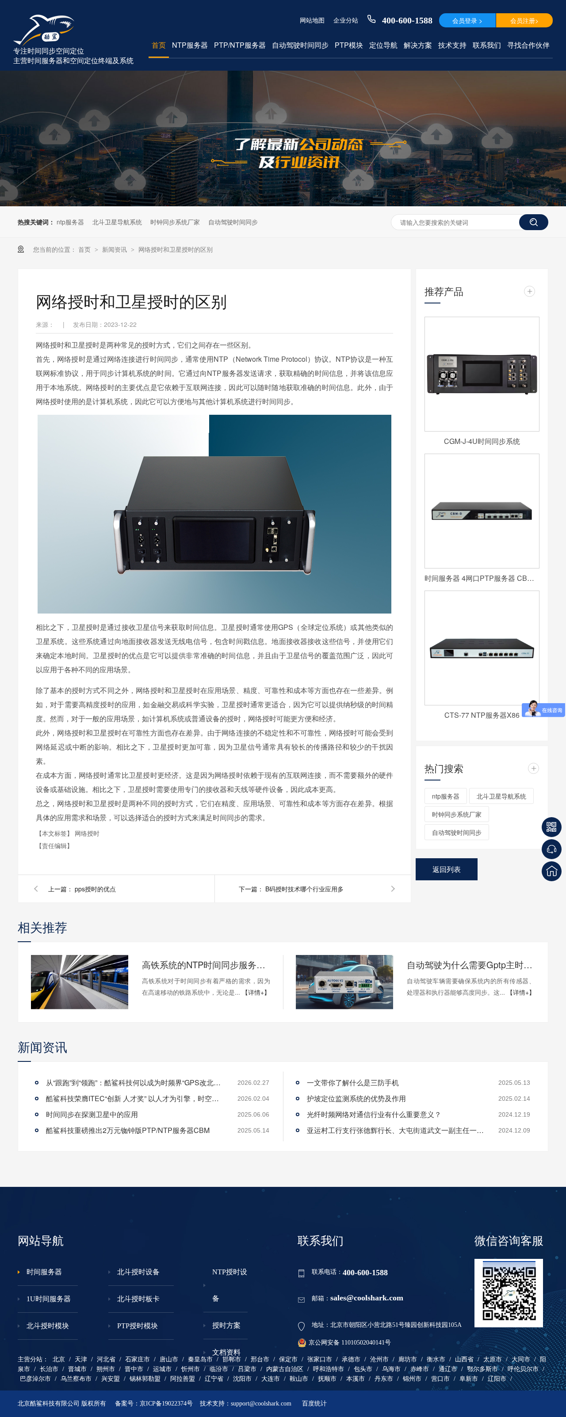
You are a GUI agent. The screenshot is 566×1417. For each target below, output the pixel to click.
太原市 (492, 1359)
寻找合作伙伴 (528, 45)
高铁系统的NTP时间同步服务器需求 (206, 964)
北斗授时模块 (48, 1326)
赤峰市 (419, 1369)
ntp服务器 (70, 221)
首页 (159, 45)
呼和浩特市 (328, 1369)
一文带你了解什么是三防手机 (353, 1082)
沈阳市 (242, 1378)
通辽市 (448, 1369)
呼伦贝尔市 (523, 1369)
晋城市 (77, 1369)
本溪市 (355, 1378)
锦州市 (412, 1378)
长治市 (49, 1369)
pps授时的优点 (95, 888)
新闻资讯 (115, 249)
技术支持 (452, 45)
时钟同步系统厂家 (175, 221)
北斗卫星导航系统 (117, 221)
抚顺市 (327, 1378)
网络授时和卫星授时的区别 (175, 249)
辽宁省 (214, 1378)
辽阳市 (497, 1378)
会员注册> (524, 20)
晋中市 (134, 1369)
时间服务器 (44, 1272)
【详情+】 (256, 992)
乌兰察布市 (76, 1378)
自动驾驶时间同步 (300, 45)
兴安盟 (110, 1378)
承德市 (351, 1359)
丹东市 (384, 1378)
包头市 (363, 1369)
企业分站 (345, 19)
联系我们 (487, 45)
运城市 (162, 1369)
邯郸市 (231, 1359)
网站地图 (312, 19)
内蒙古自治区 (284, 1369)
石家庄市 (137, 1359)
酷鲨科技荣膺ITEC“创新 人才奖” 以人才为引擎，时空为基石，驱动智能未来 (134, 1098)
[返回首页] (552, 871)
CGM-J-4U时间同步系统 (482, 441)
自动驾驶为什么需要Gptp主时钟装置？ (471, 964)
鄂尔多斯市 (482, 1369)
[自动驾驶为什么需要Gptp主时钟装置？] (344, 982)
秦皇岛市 (200, 1359)
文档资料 (226, 1352)
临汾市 (219, 1369)
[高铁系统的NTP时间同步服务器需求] (79, 982)
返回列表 (446, 869)
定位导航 (383, 45)
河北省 (106, 1359)
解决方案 (418, 45)
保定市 (288, 1359)
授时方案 (226, 1325)
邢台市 (260, 1359)
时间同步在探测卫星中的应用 (92, 1114)
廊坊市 (407, 1359)
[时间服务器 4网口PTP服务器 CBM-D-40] (482, 511)
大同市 (521, 1359)
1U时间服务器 (49, 1299)
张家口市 (319, 1359)
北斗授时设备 (138, 1272)
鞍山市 (299, 1378)
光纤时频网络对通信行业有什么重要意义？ (374, 1114)
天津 (81, 1359)
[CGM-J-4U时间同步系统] (482, 374)
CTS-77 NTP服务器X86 (482, 715)
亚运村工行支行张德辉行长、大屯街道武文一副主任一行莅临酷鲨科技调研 (395, 1130)
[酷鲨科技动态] (283, 203)
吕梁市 (247, 1369)
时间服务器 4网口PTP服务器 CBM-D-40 (481, 578)
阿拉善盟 (182, 1378)
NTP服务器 (190, 45)
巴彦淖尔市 (35, 1378)
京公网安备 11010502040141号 (350, 1342)
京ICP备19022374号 (166, 1403)
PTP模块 (349, 45)
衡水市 (436, 1359)
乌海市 (391, 1369)
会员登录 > (467, 20)
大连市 (270, 1378)
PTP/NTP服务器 (240, 45)
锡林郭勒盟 (145, 1378)
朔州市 (105, 1369)
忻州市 (190, 1369)
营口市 (440, 1378)
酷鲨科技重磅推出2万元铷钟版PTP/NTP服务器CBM (128, 1130)
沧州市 (379, 1359)
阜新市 (468, 1378)
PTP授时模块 (137, 1326)
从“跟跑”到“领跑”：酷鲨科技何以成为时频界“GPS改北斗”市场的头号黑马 (134, 1082)
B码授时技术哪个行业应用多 (304, 888)
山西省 (464, 1359)
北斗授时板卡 (138, 1299)
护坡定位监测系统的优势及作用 (356, 1098)
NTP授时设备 (229, 1285)
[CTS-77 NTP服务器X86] (482, 648)
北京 (59, 1359)
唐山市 (169, 1359)
